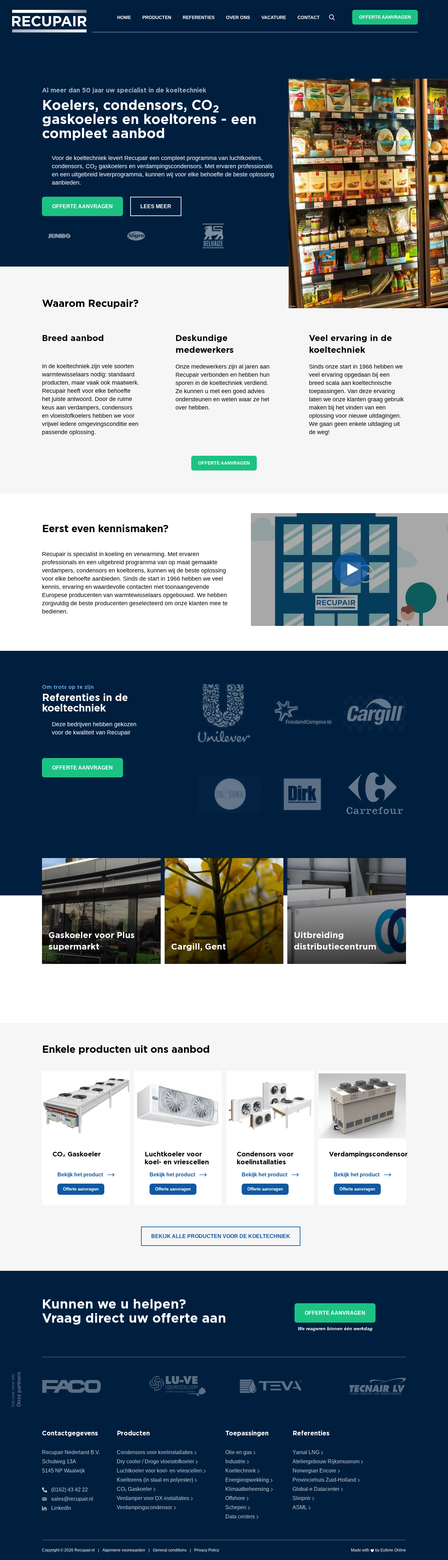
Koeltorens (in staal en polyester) (155, 1480)
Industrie (235, 1461)
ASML (300, 1507)
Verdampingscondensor (368, 1153)
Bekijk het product (80, 1174)
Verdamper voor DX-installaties (153, 1498)
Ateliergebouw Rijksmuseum (326, 1461)
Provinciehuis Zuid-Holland (324, 1480)
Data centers (240, 1516)
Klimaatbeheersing (247, 1489)
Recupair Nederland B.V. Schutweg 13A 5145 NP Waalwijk (71, 1461)
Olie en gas (238, 1452)
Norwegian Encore (314, 1470)
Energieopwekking (247, 1480)
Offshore (235, 1498)
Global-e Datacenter (316, 1489)
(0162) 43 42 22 (69, 1489)
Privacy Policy (206, 1550)
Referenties (198, 17)
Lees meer (155, 206)
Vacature (273, 17)
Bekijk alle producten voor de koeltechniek (220, 1236)
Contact (308, 17)
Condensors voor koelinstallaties (155, 1452)
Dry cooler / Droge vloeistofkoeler (155, 1461)
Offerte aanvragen (385, 17)
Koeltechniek (240, 1470)
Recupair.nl (84, 1550)
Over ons (238, 17)
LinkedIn (61, 1508)
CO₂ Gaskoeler (76, 1153)
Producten (156, 17)
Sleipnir (302, 1498)
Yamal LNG (306, 1452)
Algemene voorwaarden (123, 1550)
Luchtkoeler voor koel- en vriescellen (159, 1470)
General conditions (170, 1550)
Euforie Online (393, 1550)
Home (124, 17)
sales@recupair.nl (72, 1499)
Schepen (235, 1507)
